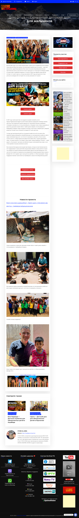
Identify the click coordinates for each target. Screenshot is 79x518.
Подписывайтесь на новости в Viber (10, 474)
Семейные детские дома (21, 37)
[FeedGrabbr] (63, 141)
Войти (28, 1)
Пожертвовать (72, 15)
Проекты (47, 15)
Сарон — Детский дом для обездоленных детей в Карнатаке (38, 418)
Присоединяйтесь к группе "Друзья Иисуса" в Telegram (30, 465)
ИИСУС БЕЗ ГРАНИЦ (21, 515)
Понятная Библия (28, 15)
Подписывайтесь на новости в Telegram (10, 464)
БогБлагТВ (10, 15)
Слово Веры (18, 15)
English (35, 1)
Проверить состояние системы (49, 498)
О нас (62, 15)
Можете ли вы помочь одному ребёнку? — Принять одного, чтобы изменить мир (27, 203)
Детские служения (12, 414)
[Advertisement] (63, 153)
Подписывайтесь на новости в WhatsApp (10, 484)
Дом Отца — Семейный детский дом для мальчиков (19, 206)
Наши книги (39, 15)
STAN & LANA (22, 431)
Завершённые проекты (35, 412)
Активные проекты (11, 37)
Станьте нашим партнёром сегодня (27, 375)
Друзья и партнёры (7, 1)
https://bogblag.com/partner (28, 433)
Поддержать (19, 1)
